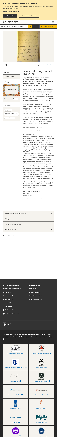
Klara (14, 99)
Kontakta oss (32, 288)
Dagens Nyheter (9, 117)
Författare (7, 110)
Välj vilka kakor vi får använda (29, 15)
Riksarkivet (49, 65)
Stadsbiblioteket (7, 299)
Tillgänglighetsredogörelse (35, 295)
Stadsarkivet (6, 303)
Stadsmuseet (6, 292)
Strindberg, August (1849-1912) (11, 114)
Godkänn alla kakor (10, 15)
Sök (30, 26)
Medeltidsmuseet (7, 295)
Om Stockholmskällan (34, 292)
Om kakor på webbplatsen (35, 299)
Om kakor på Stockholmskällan (10, 11)
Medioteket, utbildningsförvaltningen (12, 288)
